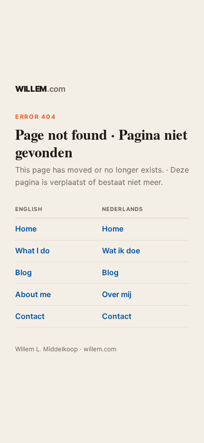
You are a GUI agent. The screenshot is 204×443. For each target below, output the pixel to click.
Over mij (116, 294)
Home (26, 228)
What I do (32, 250)
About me (33, 294)
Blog (23, 272)
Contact (30, 316)
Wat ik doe (121, 250)
